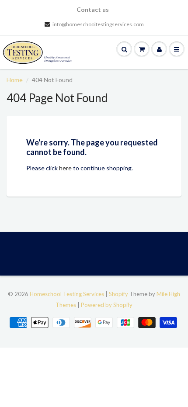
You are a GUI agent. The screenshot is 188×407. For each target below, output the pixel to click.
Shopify (118, 293)
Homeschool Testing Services (67, 293)
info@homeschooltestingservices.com (98, 24)
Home (15, 79)
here (65, 168)
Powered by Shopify (106, 304)
